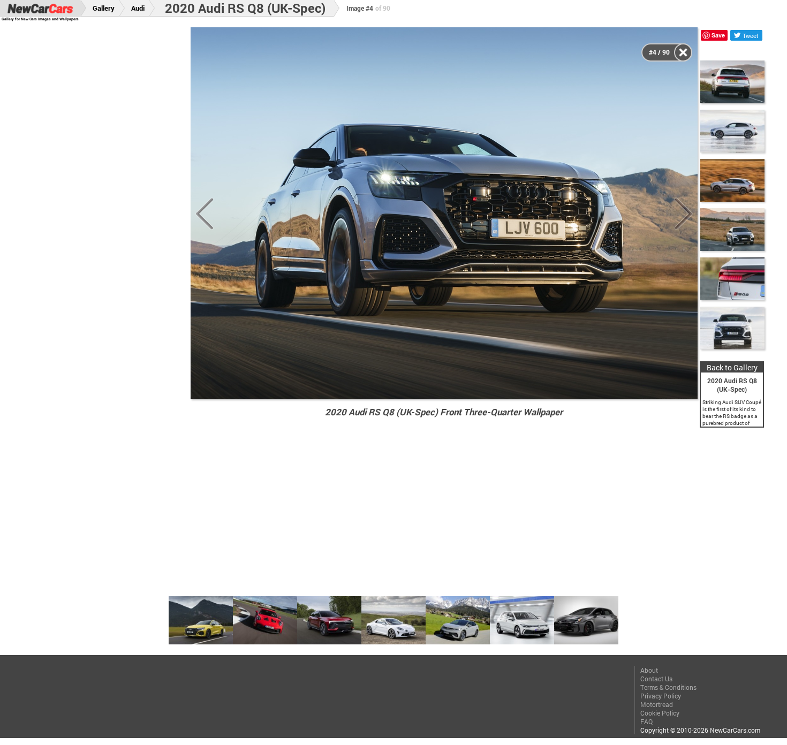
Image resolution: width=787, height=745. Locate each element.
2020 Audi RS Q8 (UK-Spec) (245, 8)
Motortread (656, 704)
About (649, 670)
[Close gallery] (683, 52)
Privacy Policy (660, 695)
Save (718, 35)
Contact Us (656, 678)
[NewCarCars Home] (40, 8)
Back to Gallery (732, 367)
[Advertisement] (102, 187)
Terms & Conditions (668, 687)
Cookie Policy (659, 713)
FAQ (646, 721)
